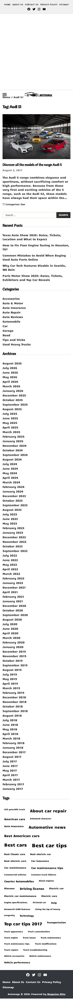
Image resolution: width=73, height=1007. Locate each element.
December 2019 (14, 651)
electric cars (49, 895)
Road (6, 335)
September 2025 (15, 404)
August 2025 (12, 409)
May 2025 (10, 422)
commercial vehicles (15, 874)
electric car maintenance (20, 895)
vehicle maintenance (40, 956)
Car (23, 204)
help (54, 902)
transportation (56, 922)
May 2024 (10, 473)
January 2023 (13, 532)
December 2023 (14, 496)
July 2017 (10, 761)
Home (7, 4)
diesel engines (46, 880)
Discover (9, 888)
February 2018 (13, 743)
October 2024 (13, 450)
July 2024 (10, 464)
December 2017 (14, 752)
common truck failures (43, 874)
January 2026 (13, 390)
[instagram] (39, 9)
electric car (56, 888)
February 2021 (13, 596)
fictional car (39, 902)
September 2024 (15, 454)
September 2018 (15, 711)
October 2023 (13, 500)
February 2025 (13, 436)
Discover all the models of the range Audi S (32, 164)
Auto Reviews (13, 316)
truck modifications (45, 943)
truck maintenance (51, 937)
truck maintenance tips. (17, 943)
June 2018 (10, 724)
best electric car (40, 854)
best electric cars (15, 860)
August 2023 (12, 509)
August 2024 (12, 459)
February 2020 (14, 642)
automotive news (47, 827)
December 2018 (14, 697)
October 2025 (13, 400)
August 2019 (12, 669)
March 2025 (11, 432)
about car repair (48, 810)
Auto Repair (12, 312)
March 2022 (11, 573)
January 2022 (13, 582)
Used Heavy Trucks (17, 344)
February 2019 (13, 692)
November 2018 (14, 701)
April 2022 (10, 569)
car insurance (40, 860)
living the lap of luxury (47, 909)
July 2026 (10, 367)
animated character (40, 818)
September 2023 (15, 505)
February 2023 (13, 528)
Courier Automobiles (19, 881)
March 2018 (11, 738)
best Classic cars (14, 854)
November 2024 (14, 445)
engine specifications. (16, 902)
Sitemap (64, 4)
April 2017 (10, 775)
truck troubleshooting (35, 950)
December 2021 (14, 587)
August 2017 (12, 756)
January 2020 (13, 647)
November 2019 (14, 656)
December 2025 (14, 395)
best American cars (22, 836)
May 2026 (10, 377)
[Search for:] (28, 216)
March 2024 (11, 482)
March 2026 (11, 386)
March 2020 (11, 637)
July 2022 (10, 555)
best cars (15, 844)
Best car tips (49, 845)
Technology (27, 915)
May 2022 (10, 564)
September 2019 (15, 665)
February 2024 (13, 486)
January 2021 (13, 601)
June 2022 (10, 560)
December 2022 (14, 537)
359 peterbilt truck (14, 809)
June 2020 (10, 628)
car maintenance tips (47, 867)
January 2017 (13, 788)
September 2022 (15, 550)
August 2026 (12, 363)
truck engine (11, 937)
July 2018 (10, 720)
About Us (17, 4)
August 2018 (12, 715)
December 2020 (14, 605)
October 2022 (13, 546)
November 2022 (14, 541)
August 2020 (12, 619)
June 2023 (10, 518)
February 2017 (13, 784)
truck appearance (13, 931)
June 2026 (10, 372)
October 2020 (13, 610)
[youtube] (44, 9)
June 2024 (10, 468)
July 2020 (10, 624)
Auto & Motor (13, 303)
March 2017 (11, 779)
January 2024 (13, 491)
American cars (14, 819)
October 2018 (13, 706)
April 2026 (10, 381)
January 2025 (13, 441)
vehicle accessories (14, 956)
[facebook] (29, 9)
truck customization (39, 931)
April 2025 (10, 427)
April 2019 (10, 683)
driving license (32, 888)
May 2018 (10, 729)
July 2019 (10, 674)
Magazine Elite (56, 994)
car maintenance (15, 867)
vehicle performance (17, 962)
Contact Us (32, 4)
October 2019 (13, 660)
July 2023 (10, 514)
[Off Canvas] (5, 94)
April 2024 (10, 477)
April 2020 (10, 633)
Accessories (11, 298)
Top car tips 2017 (23, 923)
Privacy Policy (49, 4)
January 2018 (13, 747)
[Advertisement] (36, 51)
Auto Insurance (14, 307)
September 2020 (15, 614)
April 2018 (10, 733)
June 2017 (10, 765)
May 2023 (10, 523)
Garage (8, 330)
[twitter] (34, 9)
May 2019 (10, 679)
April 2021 (10, 592)
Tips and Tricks (14, 339)
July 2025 (10, 413)
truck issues (29, 937)
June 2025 (10, 418)
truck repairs (11, 950)
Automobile (11, 321)
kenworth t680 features (17, 909)
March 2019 (11, 688)
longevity (9, 915)
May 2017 (10, 770)
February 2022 (13, 578)
